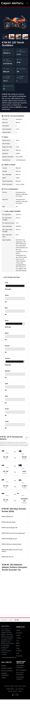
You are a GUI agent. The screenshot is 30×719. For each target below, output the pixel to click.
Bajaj (17, 645)
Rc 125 (17, 619)
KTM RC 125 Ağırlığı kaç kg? (9, 538)
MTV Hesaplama (21, 670)
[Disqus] (15, 593)
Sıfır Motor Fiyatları (6, 668)
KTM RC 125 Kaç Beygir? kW (9, 527)
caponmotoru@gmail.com (9, 657)
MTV (7, 643)
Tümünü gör (27, 437)
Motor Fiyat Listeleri (6, 670)
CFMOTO (19, 650)
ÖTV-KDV (11, 643)
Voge (17, 648)
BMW (17, 643)
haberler (3, 641)
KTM (17, 653)
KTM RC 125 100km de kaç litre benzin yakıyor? (12, 550)
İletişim (20, 691)
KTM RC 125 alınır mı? (8, 556)
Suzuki (18, 635)
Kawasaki (19, 633)
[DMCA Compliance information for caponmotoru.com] (15, 695)
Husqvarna (19, 656)
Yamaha (18, 638)
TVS (17, 640)
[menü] (27, 3)
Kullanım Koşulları (12, 691)
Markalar (3, 665)
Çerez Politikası (20, 689)
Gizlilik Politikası (10, 689)
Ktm (11, 619)
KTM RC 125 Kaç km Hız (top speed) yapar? (13, 533)
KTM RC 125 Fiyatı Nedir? (9, 522)
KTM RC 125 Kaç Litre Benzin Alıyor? (12, 544)
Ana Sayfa (3, 619)
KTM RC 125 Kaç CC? (7, 516)
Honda (18, 630)
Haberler (3, 677)
